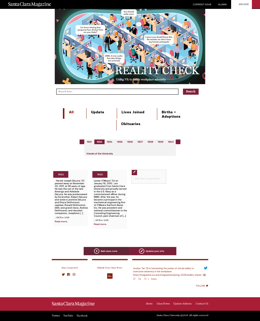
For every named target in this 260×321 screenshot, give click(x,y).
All (71, 112)
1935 (119, 141)
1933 (99, 141)
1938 (150, 141)
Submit (110, 276)
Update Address (182, 304)
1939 (160, 141)
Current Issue (202, 4)
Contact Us (201, 304)
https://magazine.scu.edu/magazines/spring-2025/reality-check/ (167, 274)
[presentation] (82, 142)
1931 (89, 141)
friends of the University (100, 153)
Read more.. (61, 221)
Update (97, 112)
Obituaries (131, 123)
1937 (140, 141)
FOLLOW (200, 285)
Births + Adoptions (171, 114)
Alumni (222, 4)
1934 (109, 141)
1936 (130, 141)
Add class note (109, 251)
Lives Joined (133, 112)
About (148, 304)
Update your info (155, 251)
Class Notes (163, 304)
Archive (243, 4)
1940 (171, 141)
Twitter (56, 316)
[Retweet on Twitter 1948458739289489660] (141, 279)
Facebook (82, 316)
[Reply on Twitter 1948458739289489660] (135, 279)
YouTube (68, 316)
